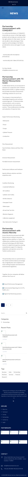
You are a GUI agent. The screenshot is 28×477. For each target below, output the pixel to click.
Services (11, 374)
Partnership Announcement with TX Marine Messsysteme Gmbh (12, 348)
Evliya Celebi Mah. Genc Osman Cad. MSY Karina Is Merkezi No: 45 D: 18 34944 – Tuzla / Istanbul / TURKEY (15, 458)
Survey (4, 414)
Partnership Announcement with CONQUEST (10, 335)
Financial (17, 374)
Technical (5, 412)
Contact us (5, 420)
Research (4, 377)
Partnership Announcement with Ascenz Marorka (12, 360)
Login (4, 422)
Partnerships (6, 322)
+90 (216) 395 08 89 (8, 468)
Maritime (4, 374)
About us (5, 409)
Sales (10, 372)
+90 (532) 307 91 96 (18, 468)
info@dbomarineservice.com (11, 465)
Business (4, 372)
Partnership (6, 417)
